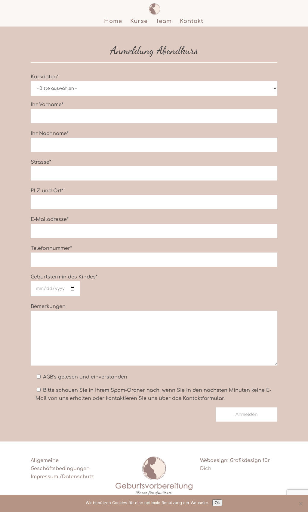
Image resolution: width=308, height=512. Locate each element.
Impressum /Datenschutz (62, 476)
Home (113, 21)
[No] (300, 504)
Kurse (139, 21)
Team (164, 21)
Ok (217, 502)
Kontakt (191, 21)
